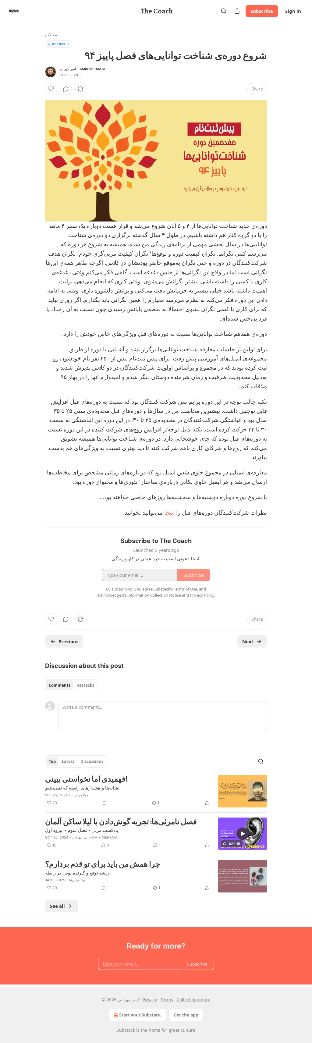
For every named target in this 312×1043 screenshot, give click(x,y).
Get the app (186, 1015)
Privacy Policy (202, 595)
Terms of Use (185, 589)
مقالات (51, 34)
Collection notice (194, 999)
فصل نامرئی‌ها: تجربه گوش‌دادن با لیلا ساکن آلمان (121, 822)
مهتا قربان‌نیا (80, 795)
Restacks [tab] (85, 685)
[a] (242, 834)
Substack (126, 1030)
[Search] (224, 11)
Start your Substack (140, 1015)
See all (57, 906)
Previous (68, 641)
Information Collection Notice (154, 595)
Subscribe (261, 11)
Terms (167, 999)
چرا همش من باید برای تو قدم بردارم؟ (102, 864)
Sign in (293, 11)
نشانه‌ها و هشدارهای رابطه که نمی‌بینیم (82, 788)
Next (248, 641)
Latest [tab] (68, 761)
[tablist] (71, 685)
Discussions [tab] (91, 761)
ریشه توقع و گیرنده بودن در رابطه (77, 873)
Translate (58, 43)
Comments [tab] (59, 685)
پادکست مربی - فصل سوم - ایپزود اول (81, 830)
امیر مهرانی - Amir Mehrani (82, 69)
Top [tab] (52, 761)
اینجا (169, 512)
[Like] (51, 89)
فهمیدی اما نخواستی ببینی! (86, 779)
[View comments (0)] (66, 89)
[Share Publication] (237, 11)
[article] (156, 791)
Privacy (150, 999)
